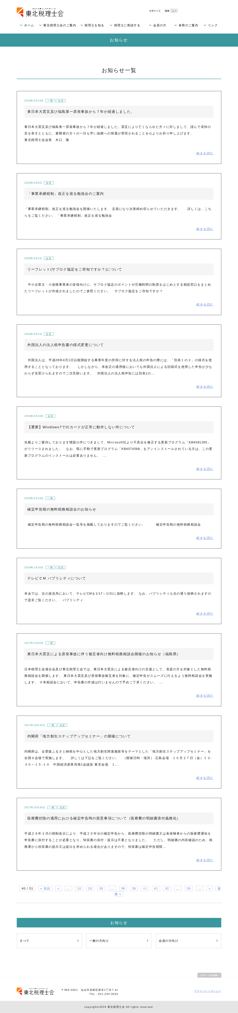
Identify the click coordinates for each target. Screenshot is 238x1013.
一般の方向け (99, 940)
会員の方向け (168, 940)
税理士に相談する (127, 25)
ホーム (29, 25)
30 (101, 888)
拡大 (174, 11)
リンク (213, 25)
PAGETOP (209, 975)
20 (90, 888)
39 (134, 888)
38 (123, 888)
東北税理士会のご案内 (59, 25)
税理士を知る (94, 25)
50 (189, 888)
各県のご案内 (188, 25)
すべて (25, 940)
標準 (166, 11)
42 (167, 888)
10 (79, 888)
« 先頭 (45, 888)
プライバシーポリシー (207, 991)
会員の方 (159, 25)
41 (156, 888)
